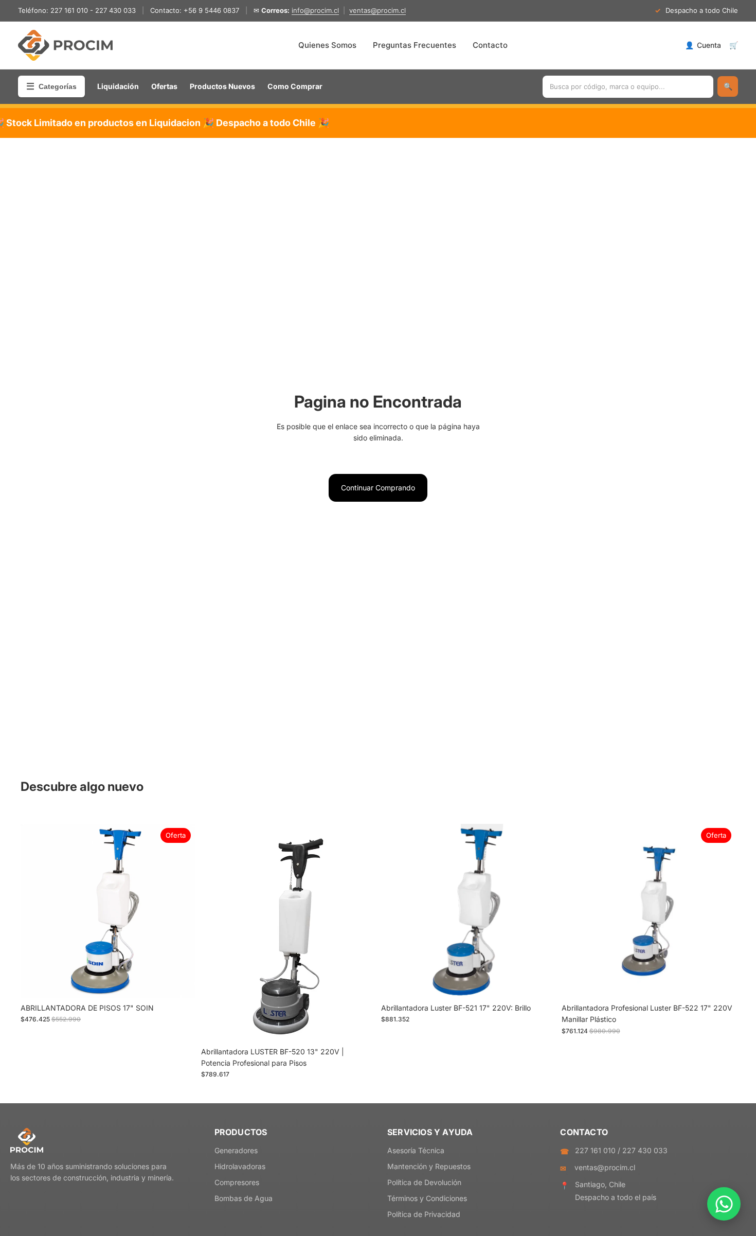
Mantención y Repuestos (429, 1166)
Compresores (236, 1182)
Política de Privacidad (423, 1214)
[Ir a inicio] (65, 45)
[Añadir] (179, 982)
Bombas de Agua (243, 1198)
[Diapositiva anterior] (36, 911)
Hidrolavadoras (239, 1166)
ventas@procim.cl (377, 10)
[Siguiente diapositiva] (179, 911)
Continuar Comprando (378, 487)
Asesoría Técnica (415, 1150)
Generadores (236, 1150)
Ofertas (164, 86)
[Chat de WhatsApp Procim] (724, 1204)
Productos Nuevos (222, 86)
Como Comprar (294, 86)
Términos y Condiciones (427, 1198)
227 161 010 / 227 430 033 (621, 1150)
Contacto (490, 45)
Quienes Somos (327, 45)
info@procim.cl (315, 10)
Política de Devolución (424, 1182)
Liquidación (118, 86)
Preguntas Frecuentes (414, 45)
